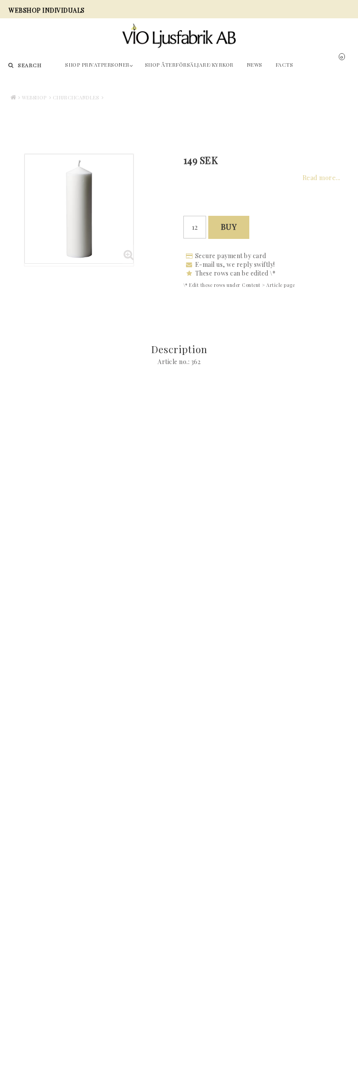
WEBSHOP (34, 97)
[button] (348, 63)
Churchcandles (76, 97)
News (254, 64)
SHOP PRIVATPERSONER (97, 64)
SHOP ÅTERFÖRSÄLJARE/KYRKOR (189, 64)
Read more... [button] (322, 177)
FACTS (284, 64)
